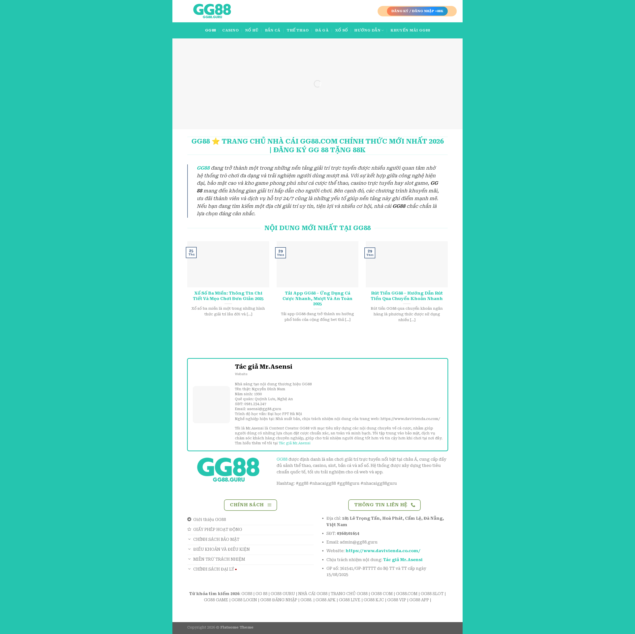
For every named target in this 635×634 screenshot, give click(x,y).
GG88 (210, 30)
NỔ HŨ (251, 30)
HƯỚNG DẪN (367, 30)
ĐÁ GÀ (322, 30)
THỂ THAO (298, 30)
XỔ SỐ (341, 30)
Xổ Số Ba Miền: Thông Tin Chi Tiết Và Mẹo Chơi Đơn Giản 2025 (228, 296)
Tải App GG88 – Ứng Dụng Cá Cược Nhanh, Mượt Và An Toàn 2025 (317, 298)
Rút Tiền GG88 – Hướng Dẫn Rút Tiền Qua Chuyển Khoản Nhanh (407, 296)
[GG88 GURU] (212, 11)
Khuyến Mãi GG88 (410, 30)
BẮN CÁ (273, 30)
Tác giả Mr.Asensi (295, 443)
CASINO (230, 30)
